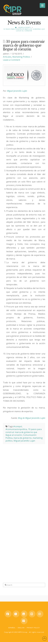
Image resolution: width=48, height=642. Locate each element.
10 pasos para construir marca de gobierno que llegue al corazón (24, 432)
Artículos (7, 56)
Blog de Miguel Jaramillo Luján (31, 418)
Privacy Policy (33, 628)
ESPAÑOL (11, 628)
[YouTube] (32, 613)
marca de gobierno (22, 438)
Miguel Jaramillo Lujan (24, 440)
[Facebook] (8, 613)
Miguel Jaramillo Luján (17, 90)
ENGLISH (21, 628)
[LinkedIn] (24, 613)
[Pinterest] (24, 620)
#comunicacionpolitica (16, 429)
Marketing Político (21, 56)
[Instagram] (39, 613)
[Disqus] (24, 476)
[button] (42, 5)
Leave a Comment (11, 59)
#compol (17, 426)
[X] (16, 613)
